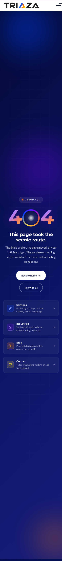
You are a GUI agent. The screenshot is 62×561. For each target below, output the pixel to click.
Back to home (29, 275)
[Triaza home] (21, 5)
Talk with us (31, 287)
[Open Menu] (56, 5)
